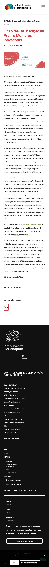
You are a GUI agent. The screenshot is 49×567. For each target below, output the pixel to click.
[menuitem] (43, 6)
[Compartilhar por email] (8, 307)
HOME (6, 449)
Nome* (9, 501)
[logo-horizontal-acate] (21, 6)
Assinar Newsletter (24, 541)
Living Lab (7, 476)
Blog (6, 45)
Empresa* (10, 518)
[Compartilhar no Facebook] (4, 307)
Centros (7, 457)
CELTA (8, 469)
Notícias (7, 21)
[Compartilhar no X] (6, 307)
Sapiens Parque (11, 464)
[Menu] (43, 6)
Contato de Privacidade (14, 484)
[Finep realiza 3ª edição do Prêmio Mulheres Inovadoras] (24, 60)
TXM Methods (11, 472)
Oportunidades (16, 45)
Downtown (10, 467)
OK (14, 562)
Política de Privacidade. (29, 562)
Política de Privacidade (12, 480)
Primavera (9, 461)
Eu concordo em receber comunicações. (23, 526)
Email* (8, 509)
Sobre (6, 453)
